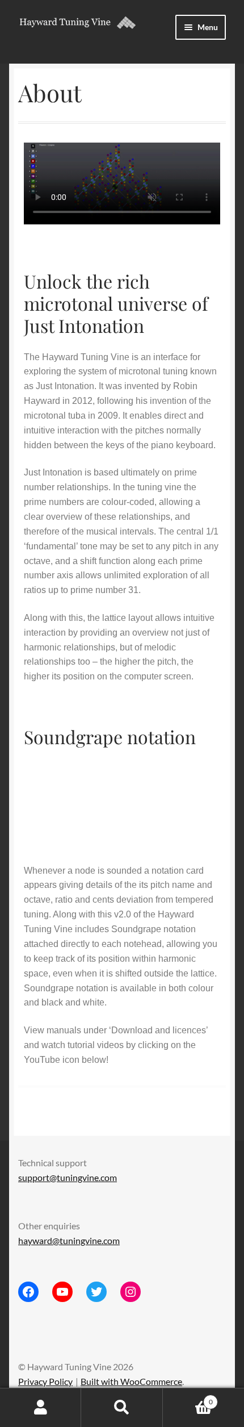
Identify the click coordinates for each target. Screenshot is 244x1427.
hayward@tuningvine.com (69, 1240)
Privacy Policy (45, 1381)
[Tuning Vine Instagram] (130, 1292)
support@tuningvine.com (67, 1177)
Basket (188, 1398)
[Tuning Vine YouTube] (62, 1292)
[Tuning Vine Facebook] (28, 1292)
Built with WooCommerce (131, 1381)
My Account (40, 1407)
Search (121, 1407)
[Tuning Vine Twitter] (96, 1292)
